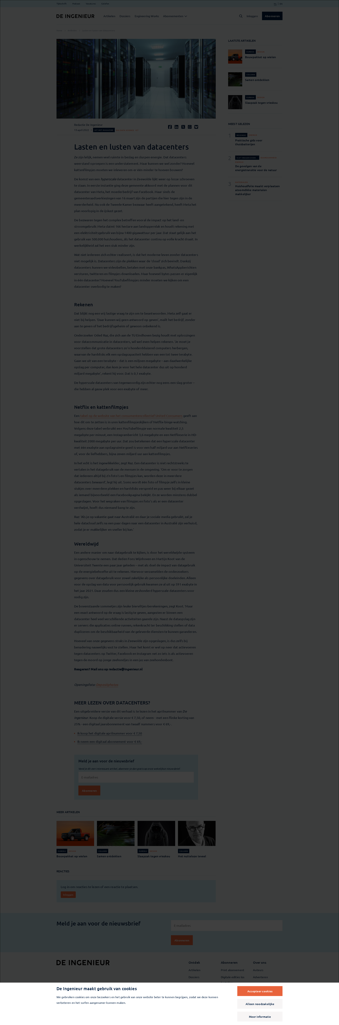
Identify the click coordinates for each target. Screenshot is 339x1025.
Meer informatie (260, 1016)
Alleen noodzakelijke (260, 1004)
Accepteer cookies (259, 991)
